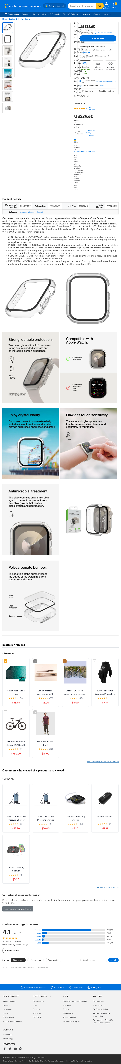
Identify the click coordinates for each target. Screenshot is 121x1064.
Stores (35, 1005)
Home (4, 19)
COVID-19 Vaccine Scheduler (75, 1001)
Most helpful (53, 960)
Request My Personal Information (101, 1014)
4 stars (38, 933)
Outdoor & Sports (16, 19)
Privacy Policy (99, 1005)
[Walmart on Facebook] (4, 1049)
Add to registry (107, 91)
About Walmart (9, 1001)
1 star (39, 943)
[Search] (100, 6)
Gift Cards (37, 1017)
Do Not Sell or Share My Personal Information (103, 1021)
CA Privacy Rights (100, 1009)
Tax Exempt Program (71, 1021)
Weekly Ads (96, 987)
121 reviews (92, 108)
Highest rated (35, 960)
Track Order (78, 987)
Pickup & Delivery (70, 14)
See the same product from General (103, 761)
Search (113, 960)
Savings (36, 14)
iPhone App (8, 1034)
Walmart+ (37, 1013)
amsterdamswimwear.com (84, 151)
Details (101, 86)
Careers (96, 14)
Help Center (59, 987)
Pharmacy (85, 14)
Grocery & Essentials (50, 14)
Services (25, 14)
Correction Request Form (18, 908)
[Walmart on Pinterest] (20, 1049)
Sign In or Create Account (35, 987)
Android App (8, 1038)
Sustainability (8, 1017)
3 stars (38, 936)
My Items (107, 14)
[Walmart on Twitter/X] (10, 1049)
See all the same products (107, 887)
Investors (6, 1013)
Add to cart (98, 38)
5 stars (38, 930)
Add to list (89, 91)
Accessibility (68, 1013)
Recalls (66, 1009)
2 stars (38, 939)
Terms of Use (98, 1001)
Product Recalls (69, 1017)
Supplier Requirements (12, 1021)
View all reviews (12, 950)
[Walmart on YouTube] (15, 1049)
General (27, 19)
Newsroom (7, 1009)
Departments (13, 14)
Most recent (18, 960)
